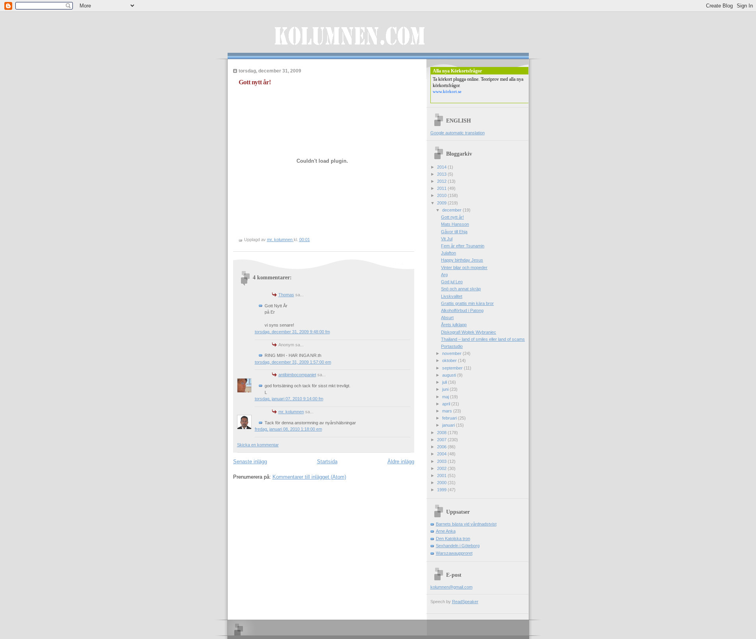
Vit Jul (446, 238)
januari (449, 425)
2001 (442, 475)
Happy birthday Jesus (462, 260)
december (452, 210)
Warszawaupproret (454, 553)
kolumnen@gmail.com (451, 587)
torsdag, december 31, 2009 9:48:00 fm (292, 331)
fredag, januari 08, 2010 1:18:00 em (288, 429)
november (452, 353)
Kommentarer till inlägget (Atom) (309, 477)
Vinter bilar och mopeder (464, 267)
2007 (442, 439)
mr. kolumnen (291, 411)
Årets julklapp (454, 324)
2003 (442, 461)
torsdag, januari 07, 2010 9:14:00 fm (289, 398)
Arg (444, 274)
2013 (442, 174)
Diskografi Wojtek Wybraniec (468, 332)
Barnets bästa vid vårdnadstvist (466, 524)
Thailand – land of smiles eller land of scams (483, 339)
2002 (442, 468)
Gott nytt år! (452, 217)
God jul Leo (452, 281)
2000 (442, 482)
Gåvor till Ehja (454, 231)
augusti (449, 375)
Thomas (286, 294)
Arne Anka (446, 531)
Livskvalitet (451, 296)
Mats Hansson (455, 224)
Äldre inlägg (400, 461)
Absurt (447, 317)
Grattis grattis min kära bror (467, 303)
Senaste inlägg (250, 461)
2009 (442, 203)
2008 (442, 432)
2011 (442, 188)
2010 (442, 195)
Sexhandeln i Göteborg (458, 545)
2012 (442, 181)
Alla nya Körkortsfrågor (457, 71)
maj (446, 396)
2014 (442, 167)
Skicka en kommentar (258, 444)
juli (445, 382)
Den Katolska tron (453, 538)
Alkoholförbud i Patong (462, 310)
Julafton (448, 253)
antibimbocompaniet (297, 374)
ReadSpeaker (465, 601)
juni (446, 389)
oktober (450, 360)
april (446, 403)
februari (450, 418)
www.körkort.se (447, 91)
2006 (442, 446)
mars (447, 411)
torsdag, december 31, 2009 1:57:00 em (293, 362)
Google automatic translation (457, 132)
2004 (442, 453)
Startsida (327, 461)
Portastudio (452, 346)
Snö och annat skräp (461, 288)
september (453, 368)
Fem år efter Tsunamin (462, 245)
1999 (442, 489)
